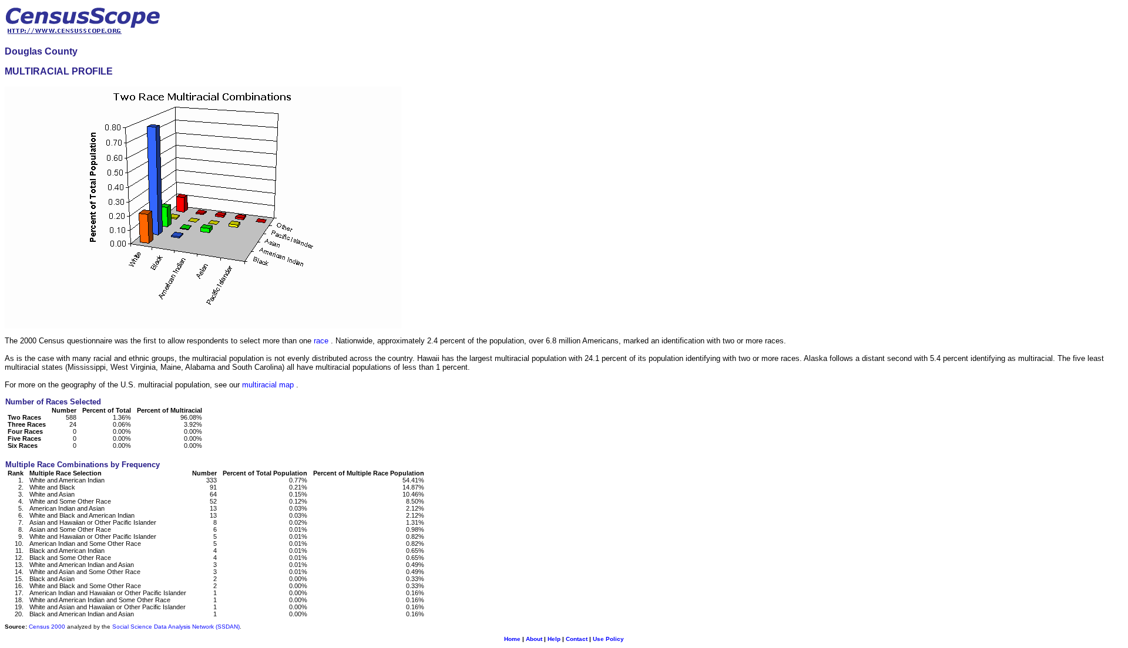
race (321, 340)
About (534, 639)
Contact (577, 639)
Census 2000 (47, 626)
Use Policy (608, 639)
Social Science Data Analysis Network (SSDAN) (176, 626)
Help (554, 639)
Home (512, 639)
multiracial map (268, 384)
